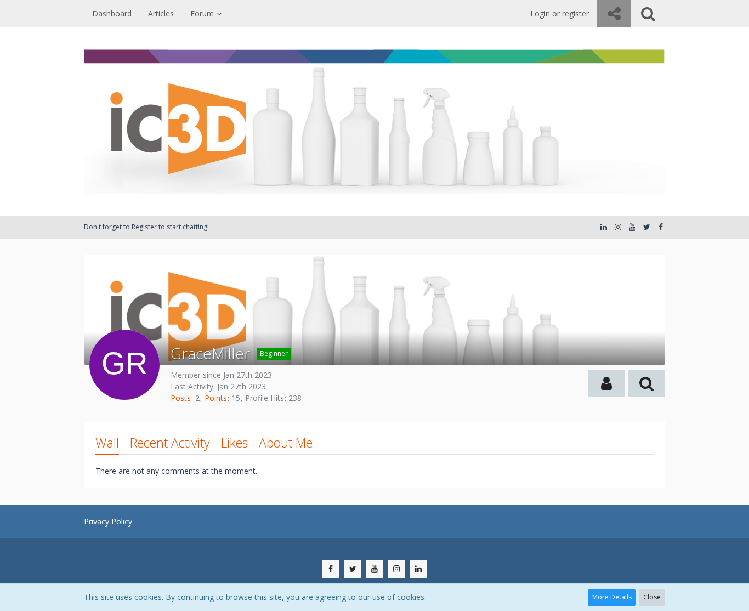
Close (652, 597)
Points (216, 398)
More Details (612, 597)
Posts (181, 398)
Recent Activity (170, 442)
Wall (107, 442)
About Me (286, 442)
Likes (234, 442)
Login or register (559, 13)
